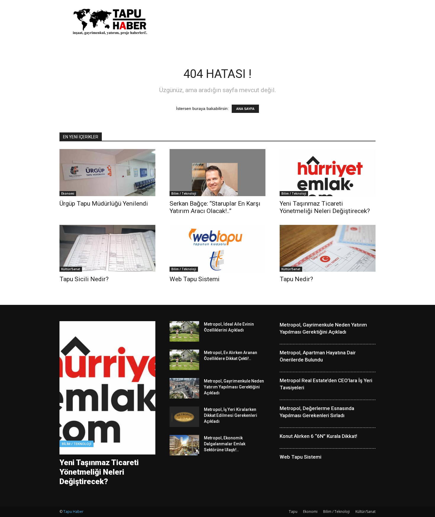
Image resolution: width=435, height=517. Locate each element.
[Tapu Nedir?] (328, 248)
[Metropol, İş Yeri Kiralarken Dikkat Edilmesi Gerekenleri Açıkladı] (184, 416)
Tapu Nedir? (296, 279)
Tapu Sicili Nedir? (84, 279)
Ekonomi (67, 193)
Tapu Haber (73, 511)
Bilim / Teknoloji (183, 193)
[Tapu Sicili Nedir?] (107, 248)
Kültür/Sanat (70, 269)
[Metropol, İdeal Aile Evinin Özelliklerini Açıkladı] (184, 331)
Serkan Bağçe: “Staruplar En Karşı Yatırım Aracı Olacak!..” (215, 207)
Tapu (293, 511)
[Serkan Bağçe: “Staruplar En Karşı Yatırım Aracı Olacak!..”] (217, 172)
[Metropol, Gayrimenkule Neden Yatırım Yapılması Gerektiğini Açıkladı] (184, 388)
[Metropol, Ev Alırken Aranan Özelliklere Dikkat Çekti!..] (184, 360)
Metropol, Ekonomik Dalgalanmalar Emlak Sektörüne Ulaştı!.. (224, 444)
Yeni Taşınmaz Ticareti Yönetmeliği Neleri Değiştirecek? (325, 207)
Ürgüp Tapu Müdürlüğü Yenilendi (103, 203)
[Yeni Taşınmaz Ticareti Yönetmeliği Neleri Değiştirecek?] (328, 172)
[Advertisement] (268, 21)
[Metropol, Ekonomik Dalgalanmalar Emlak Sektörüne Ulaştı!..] (184, 445)
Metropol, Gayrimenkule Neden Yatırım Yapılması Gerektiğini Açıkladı (234, 387)
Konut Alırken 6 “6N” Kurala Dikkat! (318, 436)
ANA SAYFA (245, 109)
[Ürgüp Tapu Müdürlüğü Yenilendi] (107, 172)
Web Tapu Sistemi (195, 279)
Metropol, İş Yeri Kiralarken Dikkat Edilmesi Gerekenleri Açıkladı (230, 415)
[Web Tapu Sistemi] (217, 248)
